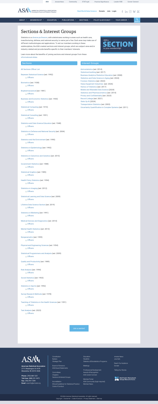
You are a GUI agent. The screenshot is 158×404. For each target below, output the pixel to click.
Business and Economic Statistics (34, 99)
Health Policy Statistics (30, 180)
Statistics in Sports (28, 286)
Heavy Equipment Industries (92, 84)
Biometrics (25, 83)
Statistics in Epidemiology (31, 148)
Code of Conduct (58, 386)
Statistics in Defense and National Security (38, 131)
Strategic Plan (57, 361)
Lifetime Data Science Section (33, 205)
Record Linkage (87, 98)
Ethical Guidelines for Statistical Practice (65, 384)
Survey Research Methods (31, 294)
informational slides (29, 57)
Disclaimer (67, 398)
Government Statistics (30, 164)
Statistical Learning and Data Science (36, 196)
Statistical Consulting (29, 115)
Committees (56, 372)
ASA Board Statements (60, 368)
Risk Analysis (26, 270)
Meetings (86, 366)
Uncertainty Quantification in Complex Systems (100, 107)
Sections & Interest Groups (61, 377)
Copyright (59, 398)
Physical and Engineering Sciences (35, 245)
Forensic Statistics (88, 81)
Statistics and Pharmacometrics (94, 93)
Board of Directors (58, 366)
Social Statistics (27, 278)
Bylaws (54, 359)
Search (137, 21)
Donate (116, 366)
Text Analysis (26, 310)
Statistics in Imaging (29, 188)
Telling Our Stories (120, 370)
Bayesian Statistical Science (32, 74)
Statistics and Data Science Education (36, 123)
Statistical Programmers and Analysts (36, 253)
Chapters (55, 375)
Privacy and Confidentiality (91, 96)
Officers (30, 77)
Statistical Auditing (88, 72)
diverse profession (40, 37)
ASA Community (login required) (94, 381)
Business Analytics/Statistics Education (97, 75)
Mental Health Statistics (30, 229)
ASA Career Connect (90, 375)
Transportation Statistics (91, 104)
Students (86, 359)
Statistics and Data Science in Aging (95, 78)
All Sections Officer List (30, 69)
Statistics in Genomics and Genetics (35, 156)
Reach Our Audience (121, 363)
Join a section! (79, 328)
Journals (117, 359)
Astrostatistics (87, 69)
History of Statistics (89, 87)
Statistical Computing (29, 107)
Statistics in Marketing (30, 213)
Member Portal (88, 379)
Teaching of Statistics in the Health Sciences (39, 302)
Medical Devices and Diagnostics (34, 221)
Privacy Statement (89, 398)
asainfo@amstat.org (33, 383)
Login (114, 11)
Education (86, 356)
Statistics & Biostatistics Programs (95, 361)
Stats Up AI (85, 101)
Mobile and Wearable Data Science (94, 90)
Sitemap (99, 398)
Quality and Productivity (30, 261)
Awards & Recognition (90, 372)
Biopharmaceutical (28, 91)
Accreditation (56, 381)
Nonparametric (27, 237)
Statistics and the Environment (33, 140)
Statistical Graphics (29, 172)
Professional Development (92, 370)
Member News (88, 384)
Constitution (56, 356)
